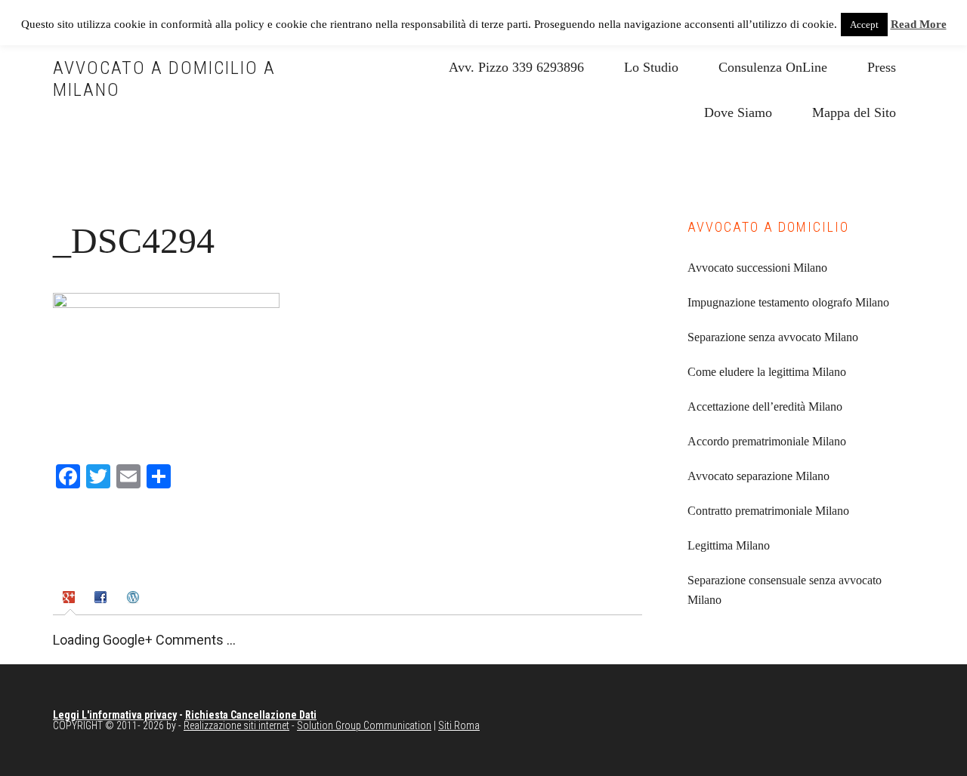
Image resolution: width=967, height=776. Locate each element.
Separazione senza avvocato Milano (772, 337)
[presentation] (71, 598)
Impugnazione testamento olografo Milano (788, 302)
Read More (919, 24)
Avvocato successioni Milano (757, 267)
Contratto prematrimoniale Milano (768, 510)
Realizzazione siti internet (236, 725)
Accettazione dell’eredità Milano (764, 406)
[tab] (70, 598)
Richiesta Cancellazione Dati (251, 715)
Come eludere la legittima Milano (766, 371)
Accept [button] (864, 24)
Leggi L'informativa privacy (115, 715)
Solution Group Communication (364, 725)
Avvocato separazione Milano (758, 476)
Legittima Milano (728, 545)
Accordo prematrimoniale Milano (766, 441)
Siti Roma (459, 725)
